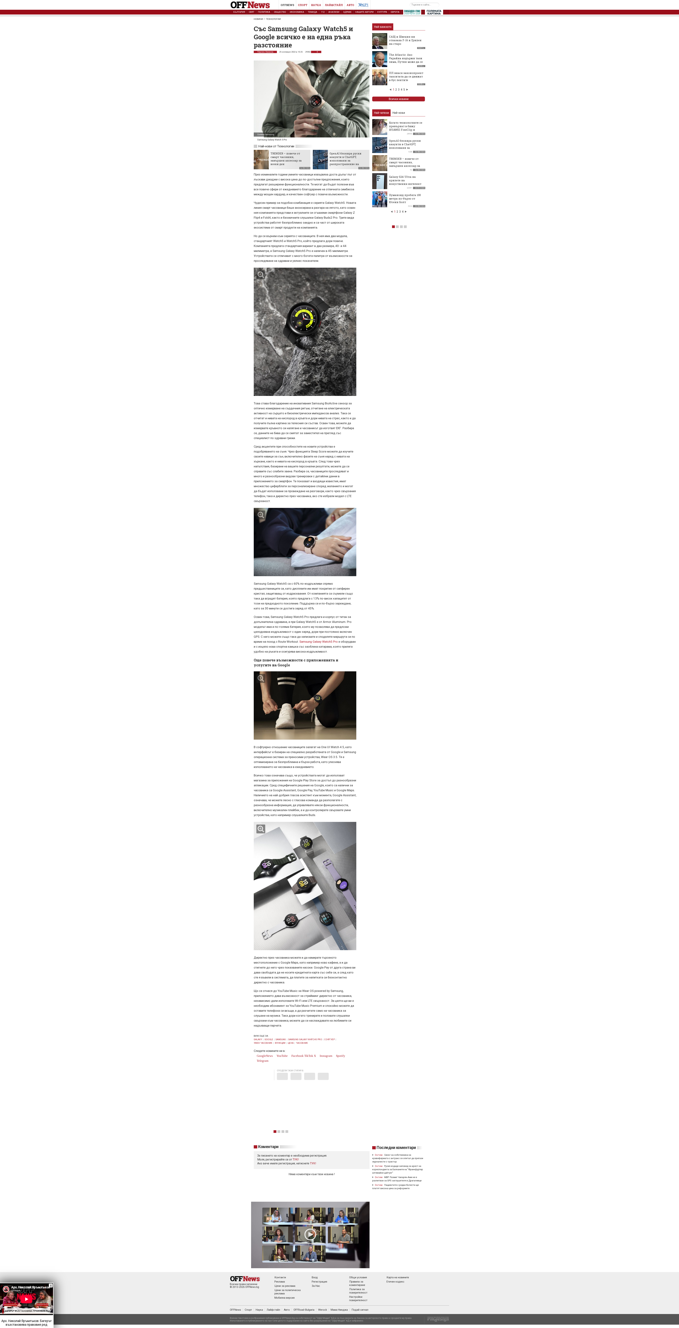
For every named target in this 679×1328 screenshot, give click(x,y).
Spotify (340, 1055)
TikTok (308, 1055)
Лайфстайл (334, 5)
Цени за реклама (284, 1285)
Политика (264, 12)
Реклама (279, 1281)
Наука (316, 5)
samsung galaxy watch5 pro (305, 1039)
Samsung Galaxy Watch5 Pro (318, 641)
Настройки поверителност (358, 1298)
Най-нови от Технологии (276, 146)
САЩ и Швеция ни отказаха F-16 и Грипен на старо (405, 40)
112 (323, 12)
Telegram (262, 1060)
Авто (350, 5)
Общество (280, 12)
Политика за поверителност (358, 1291)
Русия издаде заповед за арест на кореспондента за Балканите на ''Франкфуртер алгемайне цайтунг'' (397, 1169)
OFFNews (235, 1309)
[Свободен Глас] (412, 13)
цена (291, 1043)
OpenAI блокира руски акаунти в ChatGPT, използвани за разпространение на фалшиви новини (345, 160)
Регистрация (319, 1281)
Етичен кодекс (395, 1281)
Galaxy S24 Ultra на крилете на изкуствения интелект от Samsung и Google (405, 182)
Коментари (268, 1146)
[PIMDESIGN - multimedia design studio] (436, 1320)
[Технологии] (363, 5)
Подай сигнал (360, 1309)
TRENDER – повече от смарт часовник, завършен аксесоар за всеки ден (286, 159)
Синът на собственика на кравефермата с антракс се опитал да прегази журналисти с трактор (397, 1158)
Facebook (297, 1055)
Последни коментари (396, 1147)
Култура (382, 12)
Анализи (333, 12)
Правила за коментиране (357, 1283)
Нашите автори (364, 12)
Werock (322, 1309)
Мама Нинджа (339, 1309)
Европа (395, 12)
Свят (251, 12)
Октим (379, 1155)
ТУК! (313, 1163)
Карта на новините (398, 1277)
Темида (312, 12)
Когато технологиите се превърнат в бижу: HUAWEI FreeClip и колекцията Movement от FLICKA (405, 130)
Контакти (280, 1277)
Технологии (273, 19)
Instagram (325, 1055)
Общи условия (358, 1277)
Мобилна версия (284, 1297)
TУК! (296, 1159)
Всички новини (398, 99)
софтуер (329, 1039)
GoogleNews (264, 1055)
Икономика (297, 12)
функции (280, 1043)
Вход (315, 1277)
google (269, 1039)
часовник (302, 1043)
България (239, 12)
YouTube (282, 1055)
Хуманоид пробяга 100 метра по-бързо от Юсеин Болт (405, 198)
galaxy (258, 1039)
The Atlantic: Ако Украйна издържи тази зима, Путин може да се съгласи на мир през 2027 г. (406, 62)
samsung (280, 1039)
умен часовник (263, 1043)
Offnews (287, 5)
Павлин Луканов (265, 52)
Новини (258, 19)
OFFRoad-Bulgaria (304, 1309)
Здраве (347, 12)
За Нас (316, 1285)
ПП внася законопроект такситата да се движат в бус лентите (406, 76)
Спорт (302, 5)
